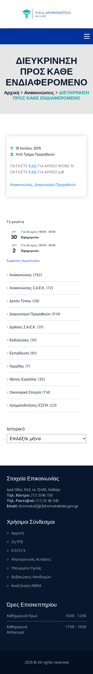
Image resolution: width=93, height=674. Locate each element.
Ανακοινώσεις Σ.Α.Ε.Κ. (27, 288)
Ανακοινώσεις (21, 184)
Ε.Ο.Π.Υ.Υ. (18, 550)
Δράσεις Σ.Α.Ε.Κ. (22, 327)
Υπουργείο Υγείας (26, 568)
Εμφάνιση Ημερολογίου (23, 260)
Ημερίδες (16, 366)
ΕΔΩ (33, 166)
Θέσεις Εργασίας (23, 379)
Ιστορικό (16, 429)
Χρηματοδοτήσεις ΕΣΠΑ (28, 405)
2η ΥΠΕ (17, 541)
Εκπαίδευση (19, 353)
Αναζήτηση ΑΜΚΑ (26, 585)
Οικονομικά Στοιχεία (25, 392)
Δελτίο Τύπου (20, 301)
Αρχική (17, 533)
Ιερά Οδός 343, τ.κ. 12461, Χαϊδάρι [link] (33, 489)
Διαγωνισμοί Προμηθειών (55, 184)
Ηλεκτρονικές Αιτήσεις (31, 559)
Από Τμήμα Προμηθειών (35, 154)
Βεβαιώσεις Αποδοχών (31, 576)
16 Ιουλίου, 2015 (28, 148)
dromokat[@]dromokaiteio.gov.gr (48, 506)
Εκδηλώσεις (19, 340)
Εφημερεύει (30, 237)
